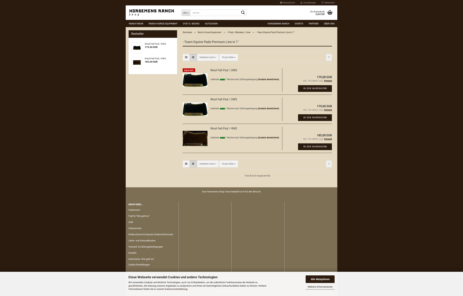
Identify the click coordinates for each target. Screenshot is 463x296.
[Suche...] (243, 13)
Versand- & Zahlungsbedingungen (145, 246)
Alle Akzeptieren (320, 279)
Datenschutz (134, 228)
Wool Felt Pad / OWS (223, 70)
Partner (313, 23)
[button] (287, 2)
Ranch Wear (136, 23)
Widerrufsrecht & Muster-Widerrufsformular (150, 234)
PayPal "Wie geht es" (139, 216)
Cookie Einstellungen (139, 264)
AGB (130, 222)
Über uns (329, 23)
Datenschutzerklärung (176, 289)
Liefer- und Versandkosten (142, 240)
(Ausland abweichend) (268, 79)
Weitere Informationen (320, 286)
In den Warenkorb (315, 88)
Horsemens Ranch (278, 23)
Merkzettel (329, 2)
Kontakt (132, 253)
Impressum (134, 209)
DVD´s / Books (191, 23)
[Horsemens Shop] (152, 12)
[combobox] (208, 57)
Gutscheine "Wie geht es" (141, 259)
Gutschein (211, 23)
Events (299, 23)
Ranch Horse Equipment (163, 23)
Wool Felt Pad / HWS (223, 128)
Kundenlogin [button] (309, 2)
